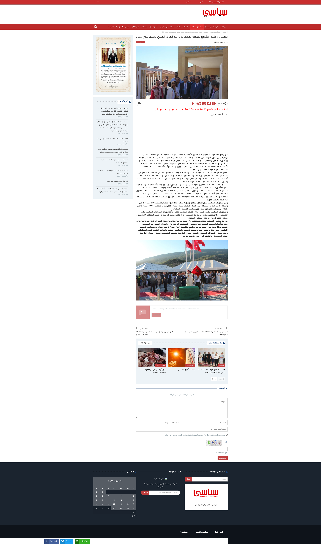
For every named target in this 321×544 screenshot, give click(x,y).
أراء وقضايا (153, 27)
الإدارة (201, 2)
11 (127, 500)
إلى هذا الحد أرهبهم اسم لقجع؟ (117, 181)
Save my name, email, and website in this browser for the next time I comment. (195, 435)
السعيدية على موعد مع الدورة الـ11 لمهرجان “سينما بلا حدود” (112, 172)
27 (114, 508)
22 (102, 504)
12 (121, 500)
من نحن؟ (184, 532)
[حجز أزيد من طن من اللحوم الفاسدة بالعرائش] (152, 357)
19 (121, 504)
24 (133, 508)
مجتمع (208, 27)
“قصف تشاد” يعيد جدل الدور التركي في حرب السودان (112, 140)
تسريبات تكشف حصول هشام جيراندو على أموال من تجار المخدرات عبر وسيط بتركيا (113, 151)
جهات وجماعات (196, 27)
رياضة (179, 27)
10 (133, 500)
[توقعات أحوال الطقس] (181, 357)
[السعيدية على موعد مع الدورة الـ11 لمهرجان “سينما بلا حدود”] (211, 357)
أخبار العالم (136, 27)
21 (108, 504)
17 (133, 504)
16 (96, 500)
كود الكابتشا (222, 452)
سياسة (215, 27)
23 (96, 504)
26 (121, 508)
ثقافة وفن (170, 27)
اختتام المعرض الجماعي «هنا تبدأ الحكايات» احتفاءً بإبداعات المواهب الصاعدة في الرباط (112, 190)
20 (114, 504)
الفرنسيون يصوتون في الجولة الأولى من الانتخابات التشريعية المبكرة (154, 333)
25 (128, 508)
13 (114, 500)
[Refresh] (226, 441)
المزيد (111, 27)
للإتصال (188, 2)
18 (128, 504)
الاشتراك (145, 492)
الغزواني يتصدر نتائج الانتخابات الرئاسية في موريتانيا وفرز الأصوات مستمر (206, 333)
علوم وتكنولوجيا (122, 27)
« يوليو (134, 515)
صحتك (144, 27)
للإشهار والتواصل (201, 532)
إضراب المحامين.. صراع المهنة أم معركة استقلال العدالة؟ (114, 161)
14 (108, 500)
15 (102, 500)
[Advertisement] (144, 12)
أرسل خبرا (219, 532)
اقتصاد (185, 27)
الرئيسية (223, 27)
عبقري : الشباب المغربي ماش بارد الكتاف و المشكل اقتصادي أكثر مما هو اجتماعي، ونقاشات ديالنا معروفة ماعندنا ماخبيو (113, 111)
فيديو (161, 27)
